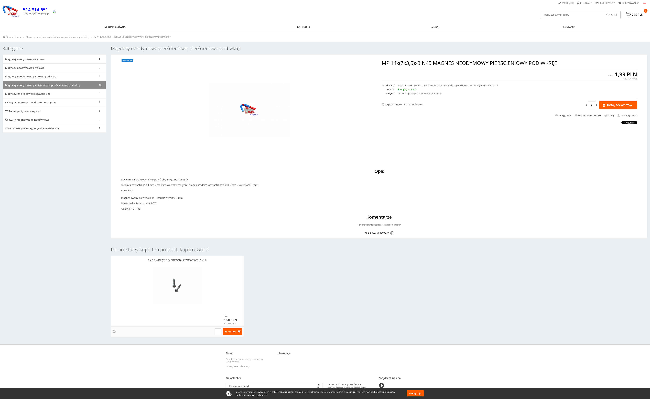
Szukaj (435, 26)
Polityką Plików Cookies (316, 391)
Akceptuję (415, 393)
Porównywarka (630, 3)
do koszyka (230, 331)
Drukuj (611, 115)
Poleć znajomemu (629, 115)
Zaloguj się (568, 3)
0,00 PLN (637, 14)
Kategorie (303, 26)
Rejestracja (586, 3)
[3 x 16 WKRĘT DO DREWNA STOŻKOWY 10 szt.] (177, 285)
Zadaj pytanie (564, 115)
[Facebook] (381, 386)
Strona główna (114, 26)
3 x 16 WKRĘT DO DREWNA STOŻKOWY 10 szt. (177, 260)
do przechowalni (393, 104)
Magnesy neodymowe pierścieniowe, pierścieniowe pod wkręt (57, 36)
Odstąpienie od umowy (238, 366)
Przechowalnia (606, 3)
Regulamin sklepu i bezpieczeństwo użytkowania (244, 360)
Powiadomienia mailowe (589, 115)
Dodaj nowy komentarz (376, 232)
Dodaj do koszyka (619, 105)
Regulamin (569, 26)
